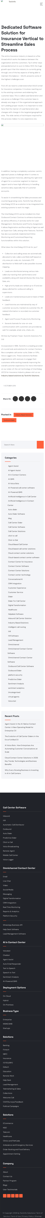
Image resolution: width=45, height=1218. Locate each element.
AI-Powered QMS (15, 492)
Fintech (6, 1050)
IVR (9, 631)
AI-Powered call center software (21, 488)
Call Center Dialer (15, 522)
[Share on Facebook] (21, 398)
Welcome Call (8, 1097)
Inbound (6, 816)
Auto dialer (12, 509)
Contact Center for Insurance (20, 562)
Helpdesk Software (15, 614)
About (5, 1172)
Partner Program (9, 1181)
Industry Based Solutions (23, 415)
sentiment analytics (16, 688)
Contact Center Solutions (18, 570)
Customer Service (15, 592)
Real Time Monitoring (11, 907)
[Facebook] (4, 1196)
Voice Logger (8, 859)
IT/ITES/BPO (8, 1063)
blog (10, 518)
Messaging (7, 894)
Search (40, 445)
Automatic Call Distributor (13, 825)
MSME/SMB (7, 1024)
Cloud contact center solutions (21, 553)
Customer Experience (17, 588)
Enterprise (7, 1019)
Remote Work (8, 1076)
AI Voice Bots (13, 483)
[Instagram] (17, 1196)
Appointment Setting (11, 1154)
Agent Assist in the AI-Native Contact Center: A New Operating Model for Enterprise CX (20, 727)
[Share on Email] (33, 398)
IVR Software (13, 636)
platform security (15, 675)
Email (5, 876)
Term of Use (16, 1216)
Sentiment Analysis (16, 684)
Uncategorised (14, 692)
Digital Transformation (17, 605)
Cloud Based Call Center (18, 544)
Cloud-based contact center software (23, 557)
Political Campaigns (11, 1106)
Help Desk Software (11, 929)
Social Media (8, 890)
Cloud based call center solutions (21, 549)
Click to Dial (13, 540)
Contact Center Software (18, 566)
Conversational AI (15, 579)
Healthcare (12, 610)
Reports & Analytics (11, 911)
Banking (6, 1045)
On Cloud (7, 996)
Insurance (7, 1058)
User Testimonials (10, 1189)
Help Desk (7, 1080)
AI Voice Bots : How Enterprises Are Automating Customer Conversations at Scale (21, 748)
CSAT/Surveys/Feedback (13, 1102)
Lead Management (15, 640)
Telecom (6, 1132)
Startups (6, 1028)
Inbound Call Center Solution (20, 618)
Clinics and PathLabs (11, 1141)
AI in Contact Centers (17, 475)
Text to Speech (9, 968)
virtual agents (13, 697)
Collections (7, 1093)
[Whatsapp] (21, 1196)
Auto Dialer (7, 833)
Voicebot (6, 951)
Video (5, 885)
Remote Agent (9, 851)
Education (7, 1071)
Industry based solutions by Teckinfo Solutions (20, 375)
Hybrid (5, 1000)
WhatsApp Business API (12, 925)
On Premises (8, 1005)
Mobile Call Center (10, 855)
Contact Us (7, 1176)
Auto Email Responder (12, 964)
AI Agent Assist (14, 470)
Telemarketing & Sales (12, 1089)
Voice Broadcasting (11, 846)
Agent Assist (13, 466)
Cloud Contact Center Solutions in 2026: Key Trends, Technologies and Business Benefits (21, 761)
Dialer (10, 596)
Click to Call (8, 842)
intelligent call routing (17, 627)
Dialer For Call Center (17, 601)
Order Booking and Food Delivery (16, 1149)
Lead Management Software (14, 934)
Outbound (7, 829)
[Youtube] (13, 1196)
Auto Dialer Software (16, 514)
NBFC (5, 1054)
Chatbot (6, 955)
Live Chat (7, 881)
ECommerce (8, 1123)
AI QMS (11, 479)
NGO (5, 1128)
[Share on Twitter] (15, 398)
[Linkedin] (8, 1196)
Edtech (6, 1067)
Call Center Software (16, 527)
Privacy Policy (27, 1216)
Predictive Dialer (15, 679)
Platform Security (10, 916)
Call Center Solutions (16, 531)
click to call (12, 536)
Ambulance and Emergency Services (18, 1145)
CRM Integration (14, 583)
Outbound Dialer (9, 420)
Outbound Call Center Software (21, 666)
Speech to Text (9, 972)
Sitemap (38, 1216)
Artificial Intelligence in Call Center (22, 496)
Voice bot (12, 701)
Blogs (5, 1185)
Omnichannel (13, 644)
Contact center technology (19, 575)
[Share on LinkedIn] (27, 398)
